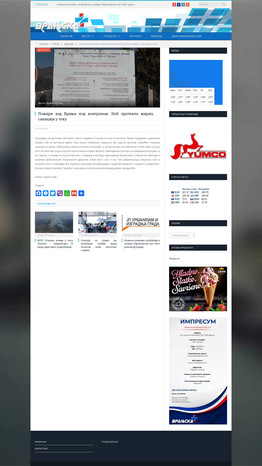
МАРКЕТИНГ (41, 448)
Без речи (135, 36)
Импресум (40, 441)
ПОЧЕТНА (66, 36)
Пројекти (110, 36)
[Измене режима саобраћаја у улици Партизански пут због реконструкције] (141, 224)
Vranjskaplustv (110, 441)
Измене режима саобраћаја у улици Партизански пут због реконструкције (98, 4)
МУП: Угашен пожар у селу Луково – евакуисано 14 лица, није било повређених (55, 243)
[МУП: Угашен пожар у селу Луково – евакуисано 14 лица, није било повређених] (54, 224)
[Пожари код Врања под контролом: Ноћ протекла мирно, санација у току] (97, 78)
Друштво (43, 49)
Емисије (156, 36)
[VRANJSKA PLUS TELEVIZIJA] (61, 20)
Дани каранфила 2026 (186, 36)
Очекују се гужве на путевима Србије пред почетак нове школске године (99, 245)
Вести (86, 36)
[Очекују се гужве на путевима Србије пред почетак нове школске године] (97, 224)
